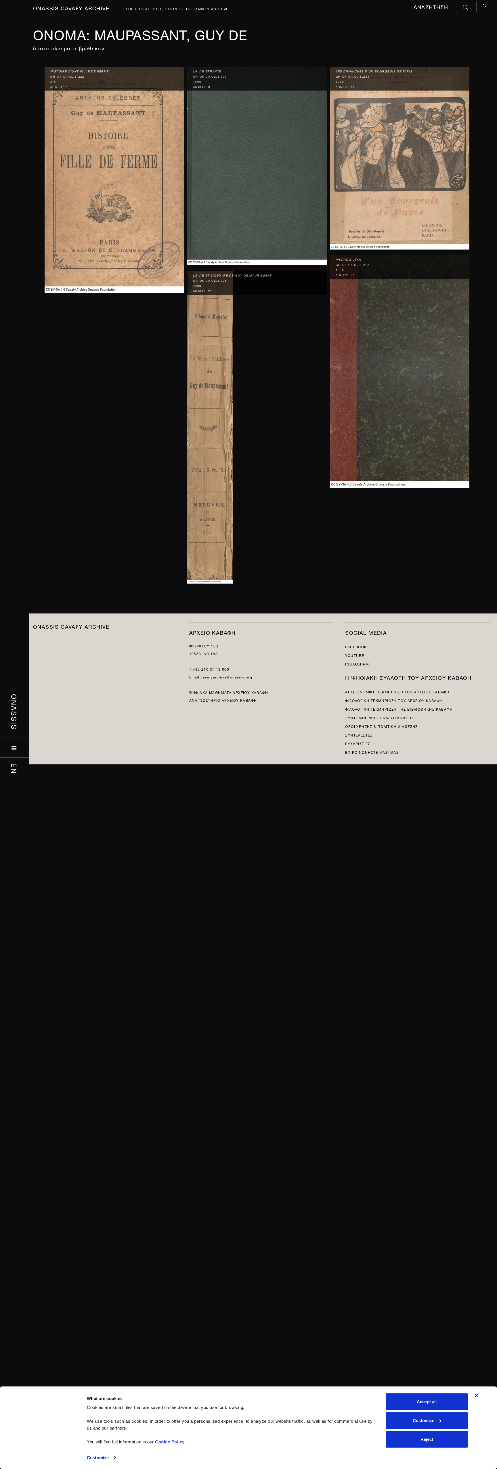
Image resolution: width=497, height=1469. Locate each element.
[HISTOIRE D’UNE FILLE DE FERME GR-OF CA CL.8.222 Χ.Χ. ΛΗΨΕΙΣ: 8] (114, 178)
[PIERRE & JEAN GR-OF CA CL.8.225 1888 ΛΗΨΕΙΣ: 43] (400, 370)
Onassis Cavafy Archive (71, 7)
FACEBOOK (356, 646)
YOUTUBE (354, 655)
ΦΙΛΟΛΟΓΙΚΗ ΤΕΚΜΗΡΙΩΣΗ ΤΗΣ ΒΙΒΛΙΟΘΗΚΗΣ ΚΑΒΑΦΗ (399, 708)
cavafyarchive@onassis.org (226, 676)
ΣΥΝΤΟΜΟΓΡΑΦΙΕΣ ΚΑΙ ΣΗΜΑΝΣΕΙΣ (379, 717)
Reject (426, 1439)
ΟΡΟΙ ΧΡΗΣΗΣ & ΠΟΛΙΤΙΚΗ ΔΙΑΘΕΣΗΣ (381, 726)
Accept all (427, 1401)
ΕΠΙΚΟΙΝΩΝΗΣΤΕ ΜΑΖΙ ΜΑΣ (372, 752)
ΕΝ (14, 768)
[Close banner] (477, 1395)
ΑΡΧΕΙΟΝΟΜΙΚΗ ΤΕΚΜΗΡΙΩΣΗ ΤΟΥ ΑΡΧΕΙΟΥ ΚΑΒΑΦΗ (397, 691)
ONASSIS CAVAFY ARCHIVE (71, 626)
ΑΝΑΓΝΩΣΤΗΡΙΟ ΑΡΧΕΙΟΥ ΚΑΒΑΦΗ (223, 700)
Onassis (14, 712)
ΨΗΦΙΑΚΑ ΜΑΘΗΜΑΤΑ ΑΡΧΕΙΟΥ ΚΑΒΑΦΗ (228, 692)
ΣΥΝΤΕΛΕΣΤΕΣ (358, 734)
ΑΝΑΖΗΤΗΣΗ (432, 6)
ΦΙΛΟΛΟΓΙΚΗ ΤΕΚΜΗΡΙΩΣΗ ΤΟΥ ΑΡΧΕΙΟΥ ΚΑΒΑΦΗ (394, 700)
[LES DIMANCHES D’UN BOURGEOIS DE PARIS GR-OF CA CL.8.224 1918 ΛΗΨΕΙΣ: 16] (400, 157)
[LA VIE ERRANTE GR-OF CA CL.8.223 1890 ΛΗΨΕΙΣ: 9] (257, 165)
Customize (98, 1457)
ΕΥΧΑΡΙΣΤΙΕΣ (357, 743)
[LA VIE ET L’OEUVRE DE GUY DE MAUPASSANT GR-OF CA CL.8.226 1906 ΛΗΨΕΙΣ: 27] (210, 426)
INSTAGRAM (357, 663)
